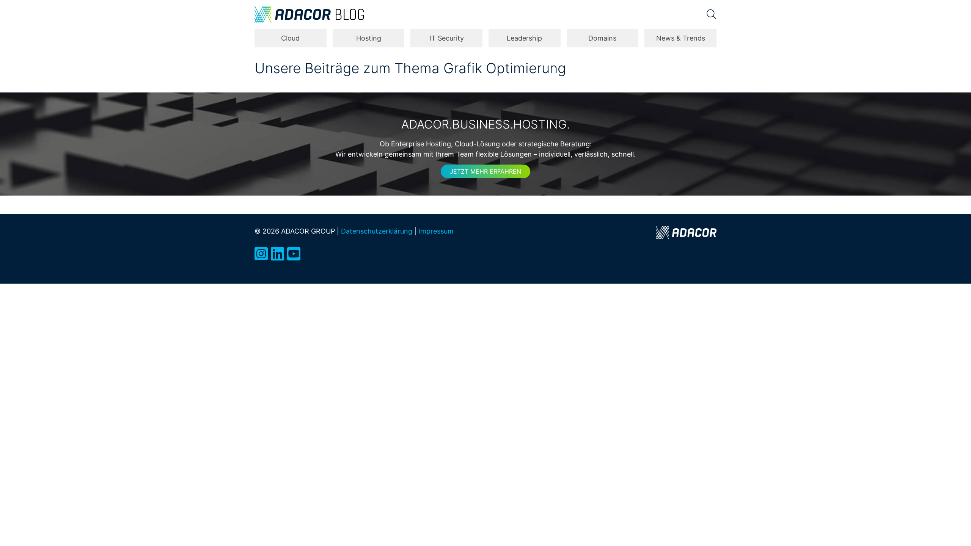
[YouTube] (293, 254)
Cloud (290, 38)
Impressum (436, 231)
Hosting (368, 38)
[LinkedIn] (277, 254)
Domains (602, 38)
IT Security (446, 38)
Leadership (524, 38)
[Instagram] (261, 254)
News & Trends (680, 38)
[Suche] (711, 14)
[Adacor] (686, 232)
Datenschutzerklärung (376, 231)
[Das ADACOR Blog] (309, 14)
